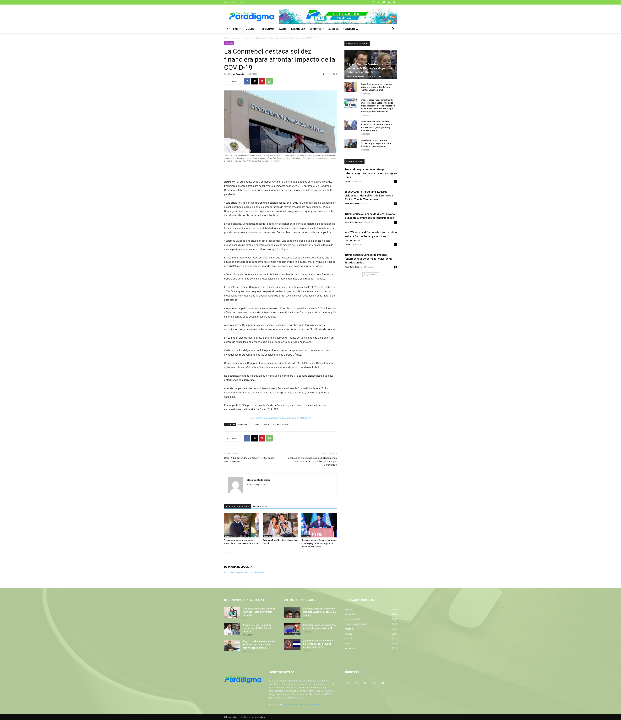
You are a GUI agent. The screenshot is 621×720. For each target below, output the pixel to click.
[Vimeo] (383, 2)
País (235, 28)
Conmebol (242, 424)
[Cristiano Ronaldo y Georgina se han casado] (280, 525)
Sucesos (333, 28)
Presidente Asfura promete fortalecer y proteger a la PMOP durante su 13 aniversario (376, 143)
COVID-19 (255, 424)
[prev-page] (226, 553)
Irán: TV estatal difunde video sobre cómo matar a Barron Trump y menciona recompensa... (370, 236)
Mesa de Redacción (355, 76)
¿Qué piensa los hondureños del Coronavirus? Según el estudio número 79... (318, 643)
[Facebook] (373, 2)
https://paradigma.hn (256, 484)
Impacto (265, 424)
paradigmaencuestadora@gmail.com (304, 704)
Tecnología (350, 28)
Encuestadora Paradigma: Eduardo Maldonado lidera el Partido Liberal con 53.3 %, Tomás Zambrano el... (368, 195)
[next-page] (231, 553)
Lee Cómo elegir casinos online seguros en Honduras (280, 417)
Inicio (226, 37)
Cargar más (369, 274)
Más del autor (260, 506)
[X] (378, 2)
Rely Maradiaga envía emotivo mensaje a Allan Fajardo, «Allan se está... (319, 611)
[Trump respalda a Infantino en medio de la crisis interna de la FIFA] (241, 525)
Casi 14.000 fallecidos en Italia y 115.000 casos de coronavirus (249, 460)
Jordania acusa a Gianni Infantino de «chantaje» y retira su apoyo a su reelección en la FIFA (319, 543)
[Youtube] (394, 2)
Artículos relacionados (237, 506)
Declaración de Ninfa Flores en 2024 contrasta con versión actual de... (259, 611)
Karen (347, 181)
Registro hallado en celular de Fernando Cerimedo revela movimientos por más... (259, 644)
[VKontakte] (389, 2)
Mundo (250, 28)
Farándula (298, 28)
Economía (268, 28)
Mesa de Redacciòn (236, 74)
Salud (283, 28)
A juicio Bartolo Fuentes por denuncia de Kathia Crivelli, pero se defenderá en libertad (369, 68)
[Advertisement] (280, 171)
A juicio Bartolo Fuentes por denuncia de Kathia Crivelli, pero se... (257, 628)
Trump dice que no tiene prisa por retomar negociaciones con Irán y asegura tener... (370, 173)
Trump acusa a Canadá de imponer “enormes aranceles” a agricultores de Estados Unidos (368, 258)
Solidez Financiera (280, 424)
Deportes (315, 28)
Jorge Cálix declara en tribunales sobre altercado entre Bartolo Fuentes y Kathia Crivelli (376, 87)
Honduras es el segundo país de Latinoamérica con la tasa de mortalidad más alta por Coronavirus (312, 461)
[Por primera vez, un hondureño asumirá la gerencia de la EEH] (292, 629)
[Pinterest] (262, 81)
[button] (393, 29)
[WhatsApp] (269, 81)
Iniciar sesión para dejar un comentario (244, 572)
